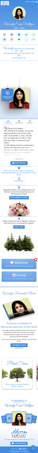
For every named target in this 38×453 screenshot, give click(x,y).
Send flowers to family (19, 197)
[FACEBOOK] (12, 35)
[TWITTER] (26, 35)
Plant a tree (19, 227)
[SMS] (19, 39)
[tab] (8, 122)
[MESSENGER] (19, 35)
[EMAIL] (12, 39)
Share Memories (20, 443)
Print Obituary (20, 163)
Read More (19, 159)
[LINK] (34, 39)
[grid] (19, 93)
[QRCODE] (4, 35)
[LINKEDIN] (4, 39)
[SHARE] (26, 39)
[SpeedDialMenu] (33, 448)
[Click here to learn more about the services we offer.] (19, 433)
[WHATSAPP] (34, 35)
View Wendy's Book (19, 345)
